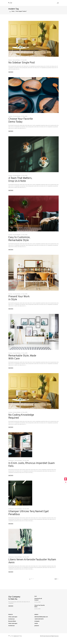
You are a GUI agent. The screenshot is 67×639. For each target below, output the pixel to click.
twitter (36, 623)
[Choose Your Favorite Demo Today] (33, 95)
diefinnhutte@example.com (41, 617)
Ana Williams (17, 60)
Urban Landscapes (12, 617)
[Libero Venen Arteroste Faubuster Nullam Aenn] (20, 541)
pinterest (36, 625)
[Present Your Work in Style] (33, 273)
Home (13, 11)
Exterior (10, 60)
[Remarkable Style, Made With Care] (33, 332)
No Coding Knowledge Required (21, 416)
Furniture (10, 116)
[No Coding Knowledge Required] (33, 391)
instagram (36, 621)
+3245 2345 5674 (38, 619)
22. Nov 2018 (26, 460)
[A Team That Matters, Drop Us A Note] (33, 154)
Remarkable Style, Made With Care (22, 357)
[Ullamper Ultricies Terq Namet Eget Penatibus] (20, 493)
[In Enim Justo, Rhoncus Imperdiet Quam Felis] (20, 444)
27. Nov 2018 (24, 116)
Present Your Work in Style (19, 298)
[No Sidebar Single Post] (33, 39)
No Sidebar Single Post (21, 62)
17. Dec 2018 (23, 60)
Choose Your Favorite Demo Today (20, 120)
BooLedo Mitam (12, 621)
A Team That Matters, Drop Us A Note (20, 180)
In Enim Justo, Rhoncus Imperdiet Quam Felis (31, 465)
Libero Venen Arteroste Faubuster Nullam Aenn (32, 561)
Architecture (11, 460)
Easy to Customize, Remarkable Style (19, 239)
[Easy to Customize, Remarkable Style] (33, 213)
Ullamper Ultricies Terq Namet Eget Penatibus (28, 513)
